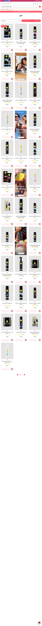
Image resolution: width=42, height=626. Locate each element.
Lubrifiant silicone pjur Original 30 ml (34, 304)
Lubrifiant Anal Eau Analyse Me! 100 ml (35, 159)
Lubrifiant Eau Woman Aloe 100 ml (7, 130)
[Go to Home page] (7, 3)
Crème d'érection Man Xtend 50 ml (7, 188)
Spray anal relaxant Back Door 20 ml (7, 43)
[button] (33, 3)
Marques (7, 9)
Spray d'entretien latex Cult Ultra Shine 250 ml (21, 275)
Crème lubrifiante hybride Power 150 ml (7, 333)
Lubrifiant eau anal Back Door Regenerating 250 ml (21, 217)
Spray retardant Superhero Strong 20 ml (7, 217)
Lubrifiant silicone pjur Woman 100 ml (34, 188)
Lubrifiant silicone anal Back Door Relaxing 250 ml (7, 101)
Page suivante (24, 374)
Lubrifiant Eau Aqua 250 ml (7, 303)
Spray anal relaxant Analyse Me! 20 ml (7, 72)
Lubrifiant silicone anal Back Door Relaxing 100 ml (35, 72)
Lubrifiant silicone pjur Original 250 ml (34, 101)
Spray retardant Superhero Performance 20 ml (35, 333)
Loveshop (2, 9)
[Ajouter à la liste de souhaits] (12, 50)
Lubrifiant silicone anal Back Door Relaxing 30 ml (21, 43)
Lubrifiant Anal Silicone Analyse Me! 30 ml (7, 246)
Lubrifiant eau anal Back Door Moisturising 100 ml (34, 130)
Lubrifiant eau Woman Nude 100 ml (21, 101)
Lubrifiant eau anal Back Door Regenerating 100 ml (7, 275)
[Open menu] (1, 3)
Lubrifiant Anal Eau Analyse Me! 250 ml (21, 304)
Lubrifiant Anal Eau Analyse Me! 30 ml (35, 217)
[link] (35, 3)
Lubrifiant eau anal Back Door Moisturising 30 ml (34, 246)
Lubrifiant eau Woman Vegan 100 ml (21, 159)
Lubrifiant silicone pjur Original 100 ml (7, 159)
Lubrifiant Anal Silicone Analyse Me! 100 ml (35, 43)
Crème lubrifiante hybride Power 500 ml (35, 275)
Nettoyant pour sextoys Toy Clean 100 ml (7, 362)
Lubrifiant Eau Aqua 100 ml (21, 332)
